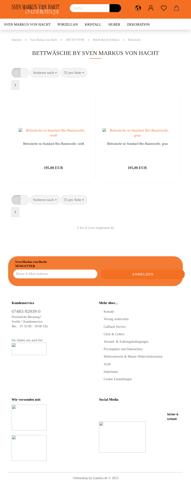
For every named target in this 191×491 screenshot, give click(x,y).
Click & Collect (114, 334)
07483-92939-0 (26, 311)
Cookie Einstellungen (118, 379)
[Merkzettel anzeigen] (163, 8)
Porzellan (68, 24)
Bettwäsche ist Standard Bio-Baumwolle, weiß (53, 144)
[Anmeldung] (150, 8)
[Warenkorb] (176, 8)
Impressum (111, 371)
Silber (114, 24)
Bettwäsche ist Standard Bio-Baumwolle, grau (137, 144)
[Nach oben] (178, 484)
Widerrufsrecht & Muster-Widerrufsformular (133, 356)
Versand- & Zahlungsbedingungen (126, 341)
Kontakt (109, 311)
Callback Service (115, 326)
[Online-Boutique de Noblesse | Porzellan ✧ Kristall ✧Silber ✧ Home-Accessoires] (37, 9)
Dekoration (138, 24)
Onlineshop (80, 478)
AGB (107, 364)
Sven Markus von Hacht (27, 24)
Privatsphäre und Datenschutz (123, 349)
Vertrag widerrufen (116, 319)
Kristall (93, 24)
